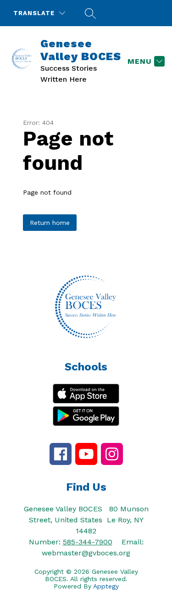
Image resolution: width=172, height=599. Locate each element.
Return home (50, 222)
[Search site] (89, 13)
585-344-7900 (87, 541)
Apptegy (106, 586)
